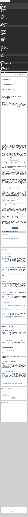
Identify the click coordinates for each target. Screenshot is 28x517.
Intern (1, 55)
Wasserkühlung (3, 47)
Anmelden (5, 235)
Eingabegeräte (3, 13)
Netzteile (2, 41)
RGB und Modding (4, 45)
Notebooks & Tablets (4, 48)
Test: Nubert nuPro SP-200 (8, 330)
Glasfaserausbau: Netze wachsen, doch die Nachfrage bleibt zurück (13, 316)
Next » (14, 228)
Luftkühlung (3, 46)
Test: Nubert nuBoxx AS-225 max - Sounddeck (12, 341)
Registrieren (21, 74)
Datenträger (3, 31)
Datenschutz (4, 511)
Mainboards (3, 21)
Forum (1, 54)
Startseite (2, 7)
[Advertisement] (14, 127)
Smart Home (3, 24)
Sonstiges (2, 49)
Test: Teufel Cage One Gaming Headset (10, 371)
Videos (1, 71)
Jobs (2, 57)
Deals (1, 25)
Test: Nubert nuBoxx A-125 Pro (8, 351)
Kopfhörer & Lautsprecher (5, 18)
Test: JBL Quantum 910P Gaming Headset (9, 381)
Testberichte (3, 27)
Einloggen (16, 74)
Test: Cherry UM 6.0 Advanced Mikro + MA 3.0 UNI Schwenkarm (12, 383)
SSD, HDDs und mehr (4, 23)
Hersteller (2, 62)
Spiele (2, 50)
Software (2, 53)
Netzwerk (2, 42)
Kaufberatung (3, 38)
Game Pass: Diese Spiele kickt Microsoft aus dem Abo (13, 267)
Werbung (2, 60)
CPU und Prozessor (4, 22)
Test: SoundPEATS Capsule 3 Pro (7, 382)
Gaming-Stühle (3, 16)
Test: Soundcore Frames (8, 84)
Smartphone (3, 35)
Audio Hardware (3, 9)
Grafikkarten (3, 15)
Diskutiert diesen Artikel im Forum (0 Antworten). (11, 238)
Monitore (2, 19)
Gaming (2, 17)
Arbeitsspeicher (3, 10)
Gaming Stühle (3, 33)
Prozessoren (3, 44)
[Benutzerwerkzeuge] (24, 89)
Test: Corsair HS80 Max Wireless (9, 361)
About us (2, 56)
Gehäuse (2, 14)
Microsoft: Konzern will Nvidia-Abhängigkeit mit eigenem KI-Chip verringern (14, 321)
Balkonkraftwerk (3, 11)
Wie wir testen (3, 58)
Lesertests (2, 61)
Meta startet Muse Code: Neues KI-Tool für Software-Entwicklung (12, 317)
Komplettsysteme (4, 37)
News (1, 8)
